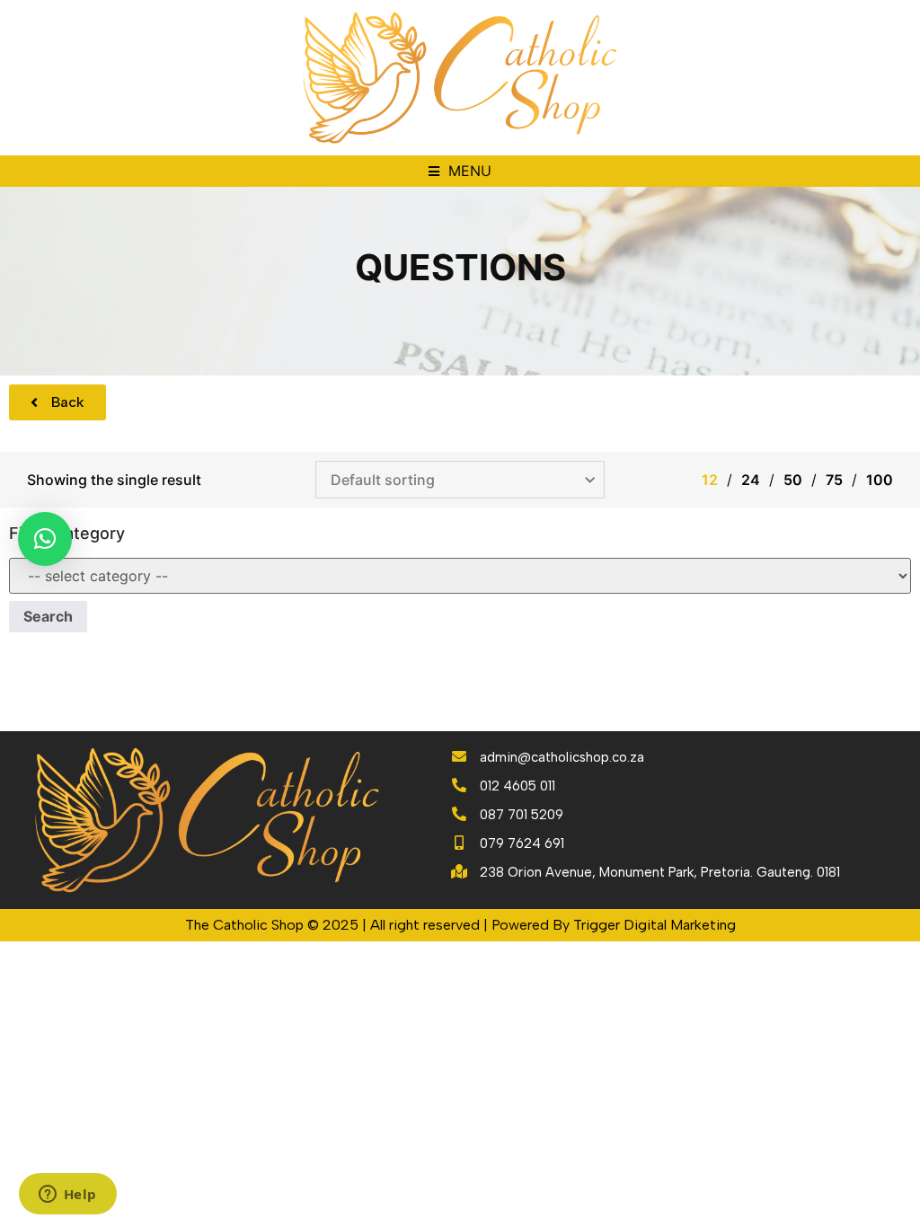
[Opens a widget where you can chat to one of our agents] (67, 1195)
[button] (460, 171)
